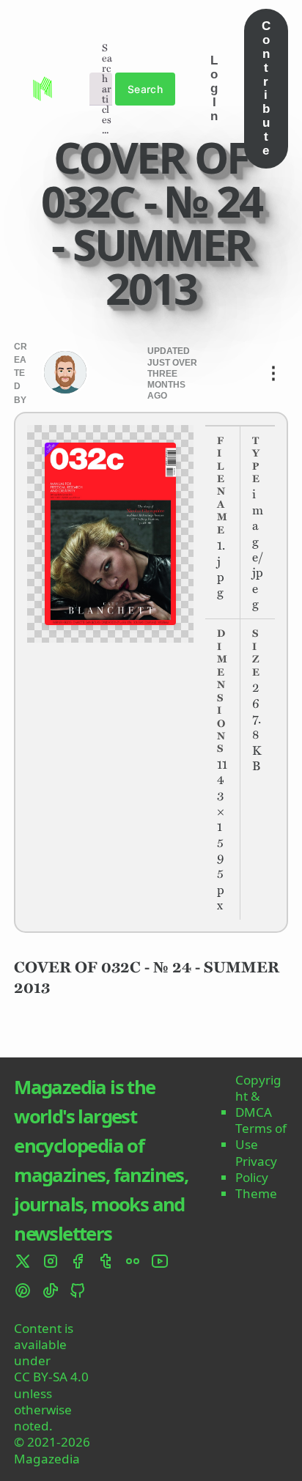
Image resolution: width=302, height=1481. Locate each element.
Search (145, 89)
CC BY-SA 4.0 (51, 1377)
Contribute (266, 88)
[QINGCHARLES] (65, 372)
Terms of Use (261, 1136)
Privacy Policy (256, 1169)
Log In (214, 87)
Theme (256, 1194)
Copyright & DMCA (258, 1096)
